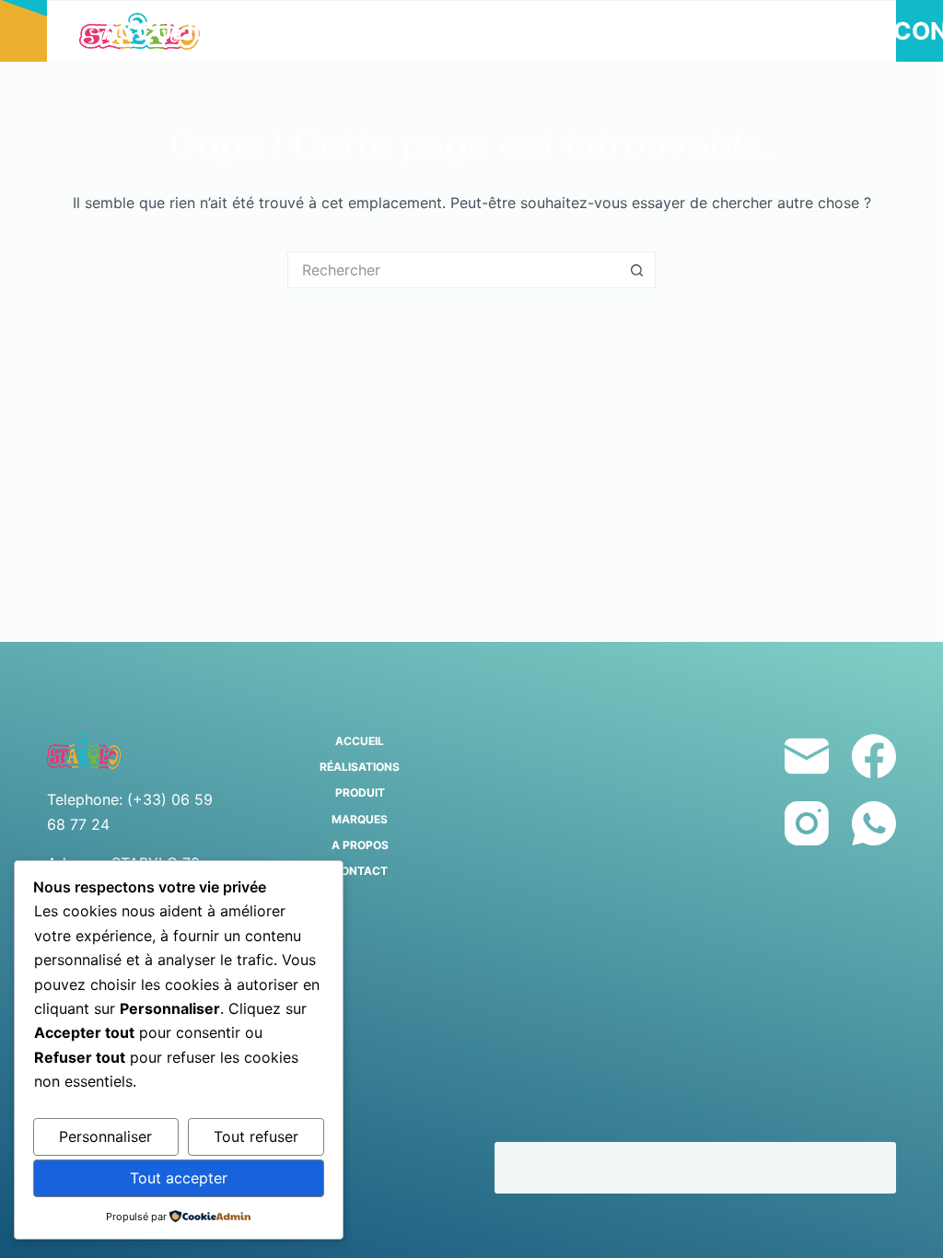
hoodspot (550, 1167)
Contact (360, 871)
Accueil (154, 31)
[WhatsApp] (874, 823)
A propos (803, 31)
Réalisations (322, 31)
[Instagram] (807, 823)
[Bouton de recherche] (637, 269)
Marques (653, 31)
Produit (490, 31)
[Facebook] (874, 756)
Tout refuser (256, 1136)
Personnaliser (105, 1136)
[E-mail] (807, 756)
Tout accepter (178, 1178)
